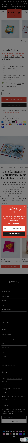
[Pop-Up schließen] (25, 207)
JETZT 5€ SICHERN (14, 234)
